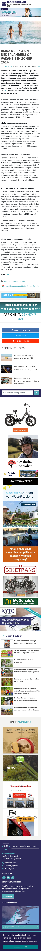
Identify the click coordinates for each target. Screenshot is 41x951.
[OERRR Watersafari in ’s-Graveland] (7, 663)
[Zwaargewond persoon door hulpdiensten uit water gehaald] (7, 672)
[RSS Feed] (13, 878)
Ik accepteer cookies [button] (21, 947)
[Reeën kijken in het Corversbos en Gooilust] (7, 682)
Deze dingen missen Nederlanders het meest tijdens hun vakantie (26, 381)
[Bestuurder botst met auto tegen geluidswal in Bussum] (7, 701)
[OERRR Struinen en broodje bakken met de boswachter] (7, 643)
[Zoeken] (36, 392)
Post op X (21, 335)
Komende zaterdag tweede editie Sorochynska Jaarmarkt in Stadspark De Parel (27, 690)
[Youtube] (8, 878)
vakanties (14, 281)
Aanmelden (8, 896)
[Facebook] (4, 878)
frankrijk (22, 281)
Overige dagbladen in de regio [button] (14, 927)
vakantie (6, 281)
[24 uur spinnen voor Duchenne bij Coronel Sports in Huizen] (7, 653)
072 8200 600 (10, 863)
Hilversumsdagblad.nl (16, 2)
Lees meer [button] (33, 941)
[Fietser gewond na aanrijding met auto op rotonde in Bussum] (7, 710)
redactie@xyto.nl (11, 866)
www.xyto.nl (9, 869)
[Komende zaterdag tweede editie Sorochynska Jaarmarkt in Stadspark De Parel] (7, 691)
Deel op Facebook (22, 330)
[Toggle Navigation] (37, 4)
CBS (38, 66)
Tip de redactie (22, 341)
